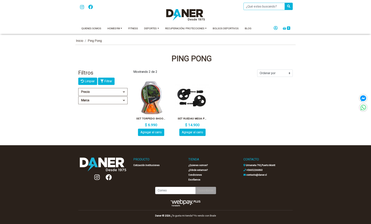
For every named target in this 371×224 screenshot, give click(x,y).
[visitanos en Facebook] (91, 7)
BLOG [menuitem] (248, 28)
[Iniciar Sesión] (275, 28)
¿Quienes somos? (198, 165)
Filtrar (108, 81)
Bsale (213, 215)
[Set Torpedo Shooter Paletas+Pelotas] (151, 97)
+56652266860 (254, 170)
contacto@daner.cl (256, 175)
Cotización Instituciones (146, 165)
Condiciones (195, 175)
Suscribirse (206, 190)
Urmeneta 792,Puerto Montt (260, 165)
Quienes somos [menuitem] (91, 28)
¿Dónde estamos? (198, 170)
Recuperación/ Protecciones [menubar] (184, 28)
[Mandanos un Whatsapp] (363, 107)
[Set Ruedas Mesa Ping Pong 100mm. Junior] (192, 97)
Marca (85, 100)
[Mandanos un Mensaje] (363, 98)
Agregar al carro (151, 132)
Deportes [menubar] (150, 28)
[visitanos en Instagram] (82, 7)
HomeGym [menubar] (113, 28)
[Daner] (185, 15)
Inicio (79, 41)
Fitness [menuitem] (133, 28)
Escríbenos (194, 179)
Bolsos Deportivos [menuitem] (226, 28)
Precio (85, 92)
